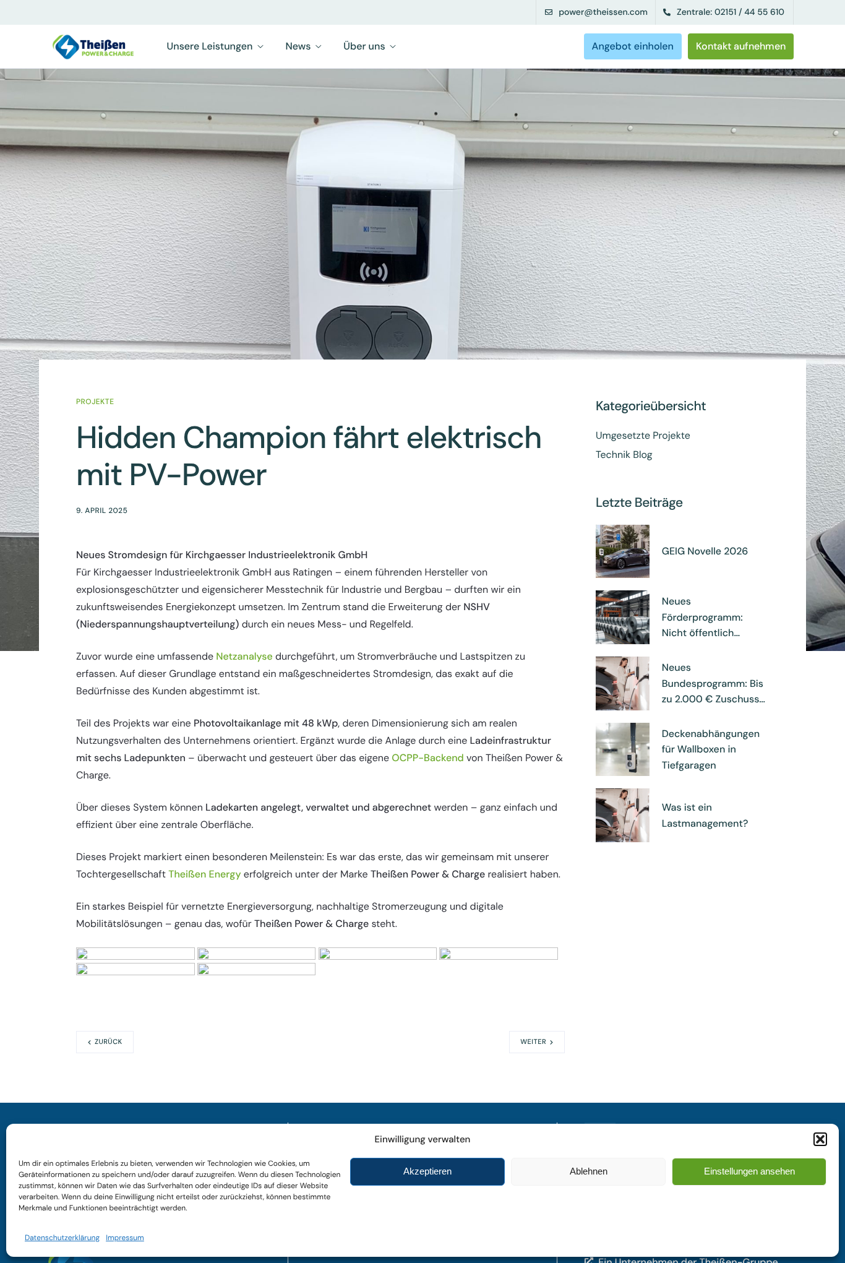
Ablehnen (588, 1171)
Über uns (364, 46)
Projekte (95, 402)
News (298, 46)
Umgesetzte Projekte (643, 435)
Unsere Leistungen (210, 46)
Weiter (533, 1042)
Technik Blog (624, 454)
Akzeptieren (427, 1171)
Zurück (108, 1042)
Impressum (125, 1238)
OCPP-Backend (428, 757)
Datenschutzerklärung (62, 1238)
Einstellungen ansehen (749, 1171)
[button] (820, 1139)
